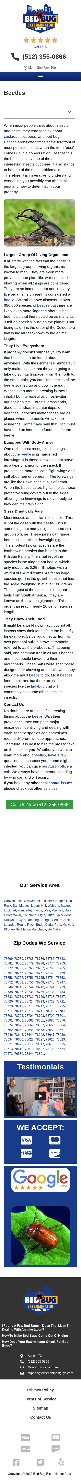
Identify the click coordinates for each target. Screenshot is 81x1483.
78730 (29, 996)
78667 (39, 1025)
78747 (60, 982)
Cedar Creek (61, 920)
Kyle (22, 920)
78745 (18, 987)
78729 (39, 996)
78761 (39, 973)
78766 (50, 968)
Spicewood (64, 915)
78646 (8, 1034)
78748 (50, 982)
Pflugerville (12, 929)
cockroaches (15, 136)
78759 (60, 973)
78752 (8, 982)
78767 (39, 968)
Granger (58, 901)
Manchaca (38, 929)
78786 (39, 958)
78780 (18, 963)
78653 (39, 1030)
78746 (8, 987)
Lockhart (10, 910)
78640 (60, 1034)
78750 (29, 982)
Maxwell (57, 910)
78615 (60, 1044)
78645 (18, 1034)
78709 (60, 1011)
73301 (39, 1053)
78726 (8, 1001)
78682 (29, 1020)
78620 (18, 1044)
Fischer (46, 901)
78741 (50, 987)
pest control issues (56, 783)
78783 (60, 958)
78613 (8, 1049)
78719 (18, 1006)
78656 (29, 1030)
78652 (50, 1030)
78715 (60, 1006)
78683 (18, 1020)
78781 (8, 963)
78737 (18, 992)
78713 (18, 1011)
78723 (39, 1001)
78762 (29, 973)
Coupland (29, 915)
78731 (18, 996)
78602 (39, 1049)
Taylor (38, 910)
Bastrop (66, 905)
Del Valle (54, 929)
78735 (39, 992)
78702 (50, 1015)
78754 (50, 977)
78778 (39, 963)
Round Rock (25, 924)
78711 (39, 1011)
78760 (50, 973)
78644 (29, 1034)
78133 (50, 1049)
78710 (49, 1011)
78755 (39, 977)
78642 (39, 1034)
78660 (18, 1030)
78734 (50, 992)
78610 (29, 1049)
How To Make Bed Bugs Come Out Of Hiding (35, 1335)
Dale (68, 910)
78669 (29, 1025)
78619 (29, 1044)
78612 (18, 1049)
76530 (18, 1053)
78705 (18, 1015)
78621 (8, 1044)
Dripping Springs (38, 920)
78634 (8, 1039)
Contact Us (40, 1417)
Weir (47, 910)
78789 (18, 958)
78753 (60, 977)
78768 (29, 968)
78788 (29, 958)
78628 (29, 1039)
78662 (8, 1030)
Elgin (41, 915)
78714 (8, 1011)
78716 (50, 1006)
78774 (50, 963)
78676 (60, 1020)
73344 (29, 1053)
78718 (29, 1006)
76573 (8, 1053)
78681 (39, 1020)
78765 (60, 968)
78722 (50, 1001)
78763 (18, 973)
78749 (39, 982)
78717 (39, 1006)
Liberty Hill (38, 905)
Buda (39, 924)
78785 (50, 958)
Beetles (10, 142)
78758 (8, 977)
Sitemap (40, 1408)
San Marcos (21, 905)
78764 (8, 973)
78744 (29, 987)
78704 (29, 1015)
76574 (60, 1049)
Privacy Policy (40, 1390)
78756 (29, 977)
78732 (8, 996)
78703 (39, 1015)
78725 (18, 1001)
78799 (8, 958)
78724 (29, 1001)
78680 (50, 1020)
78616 (50, 1044)
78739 (60, 987)
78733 (60, 992)
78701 (60, 1015)
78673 (18, 1025)
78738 (8, 992)
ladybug (38, 686)
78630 (18, 1039)
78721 (60, 1001)
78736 (29, 992)
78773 (60, 963)
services (50, 788)
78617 (39, 1044)
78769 (18, 968)
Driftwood (10, 920)
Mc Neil (68, 924)
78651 (60, 1030)
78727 (60, 996)
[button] (40, 76)
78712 (29, 1011)
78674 (8, 1025)
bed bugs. (54, 136)
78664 (60, 1025)
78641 (50, 1034)
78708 (8, 1015)
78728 (50, 996)
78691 (8, 1020)
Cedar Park (53, 924)
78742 (39, 987)
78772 (8, 968)
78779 (29, 963)
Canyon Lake (13, 901)
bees (32, 136)
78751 (18, 982)
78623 (60, 1039)
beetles (43, 305)
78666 (50, 1025)
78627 (39, 1039)
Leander (9, 924)
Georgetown (12, 915)
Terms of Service (40, 1399)
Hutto (50, 915)
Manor (25, 929)
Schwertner (32, 901)
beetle (15, 159)
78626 (50, 1039)
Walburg (53, 905)
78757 (18, 977)
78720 (8, 1006)
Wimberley (24, 910)
